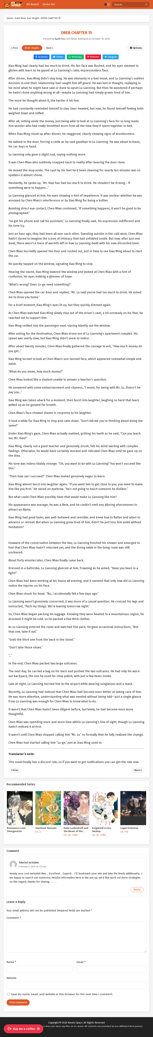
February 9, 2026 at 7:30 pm (32, 866)
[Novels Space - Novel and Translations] (13, 4)
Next (49, 48)
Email (81, 962)
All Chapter (33, 48)
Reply (136, 889)
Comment (14, 917)
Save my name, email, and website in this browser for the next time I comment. (62, 994)
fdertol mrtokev (29, 862)
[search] (146, 4)
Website (11, 978)
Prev (15, 48)
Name (11, 962)
